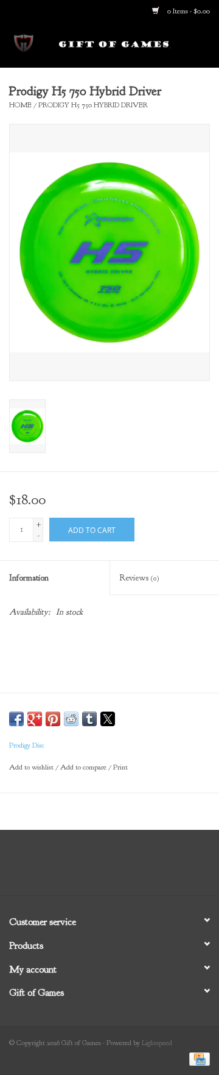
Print (120, 767)
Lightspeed (157, 1043)
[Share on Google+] (34, 719)
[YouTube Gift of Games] (120, 867)
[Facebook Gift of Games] (76, 867)
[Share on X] (107, 719)
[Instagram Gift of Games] (142, 867)
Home (20, 105)
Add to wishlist (32, 767)
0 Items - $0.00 (187, 11)
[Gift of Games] (133, 44)
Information (29, 578)
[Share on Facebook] (16, 719)
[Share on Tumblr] (89, 719)
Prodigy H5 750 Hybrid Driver (93, 105)
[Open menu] (23, 42)
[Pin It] (53, 719)
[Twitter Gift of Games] (98, 867)
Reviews (139, 578)
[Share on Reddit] (71, 719)
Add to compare (84, 767)
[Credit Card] (197, 1058)
